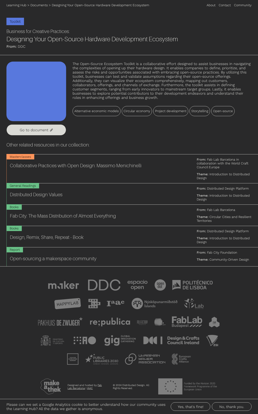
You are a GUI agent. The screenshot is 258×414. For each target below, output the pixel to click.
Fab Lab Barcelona (85, 387)
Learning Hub (16, 5)
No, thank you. (231, 407)
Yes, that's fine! (190, 407)
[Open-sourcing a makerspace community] (132, 256)
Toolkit (15, 21)
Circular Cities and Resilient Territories (224, 219)
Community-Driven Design (229, 259)
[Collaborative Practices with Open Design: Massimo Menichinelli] (132, 168)
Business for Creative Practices (37, 31)
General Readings (23, 186)
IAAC (90, 388)
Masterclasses (20, 157)
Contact (225, 5)
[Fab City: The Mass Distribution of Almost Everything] (132, 215)
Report (15, 250)
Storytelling (199, 111)
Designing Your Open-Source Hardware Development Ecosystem (100, 5)
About (211, 5)
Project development (170, 111)
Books (14, 207)
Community (243, 5)
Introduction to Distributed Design (223, 176)
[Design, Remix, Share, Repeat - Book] (132, 236)
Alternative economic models (96, 111)
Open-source (223, 111)
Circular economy (137, 111)
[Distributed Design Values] (132, 193)
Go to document (36, 130)
